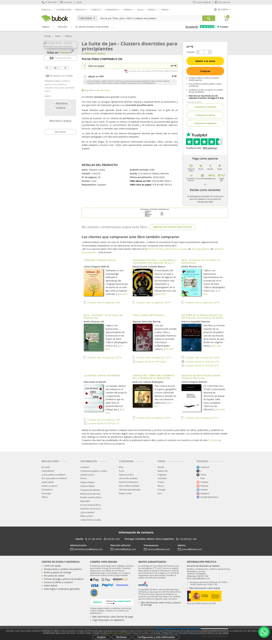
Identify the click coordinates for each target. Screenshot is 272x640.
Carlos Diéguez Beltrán (96, 266)
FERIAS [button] (164, 9)
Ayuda (79, 2)
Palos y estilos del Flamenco (148, 315)
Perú (160, 493)
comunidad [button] (111, 9)
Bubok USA (163, 471)
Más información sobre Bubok (204, 588)
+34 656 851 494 (187, 539)
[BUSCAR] (208, 18)
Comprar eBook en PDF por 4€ (201, 365)
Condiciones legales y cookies (93, 471)
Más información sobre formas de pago (112, 616)
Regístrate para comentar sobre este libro (172, 227)
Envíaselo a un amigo (61, 75)
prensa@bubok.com (192, 549)
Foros (121, 471)
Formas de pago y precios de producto (64, 578)
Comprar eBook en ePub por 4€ (201, 361)
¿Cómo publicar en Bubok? (53, 474)
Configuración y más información (156, 637)
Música (68, 36)
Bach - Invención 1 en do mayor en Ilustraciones (103, 316)
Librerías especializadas (130, 489)
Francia (161, 482)
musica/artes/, (59, 84)
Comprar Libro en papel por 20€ (153, 302)
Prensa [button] (128, 9)
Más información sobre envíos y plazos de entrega (161, 603)
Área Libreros (224, 2)
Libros (45, 26)
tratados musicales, (55, 87)
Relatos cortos (125, 493)
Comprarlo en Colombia (205, 107)
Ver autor (60, 131)
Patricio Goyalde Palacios (195, 321)
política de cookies (116, 633)
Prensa (83, 478)
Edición (62, 26)
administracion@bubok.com (88, 549)
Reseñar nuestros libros (91, 497)
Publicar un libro (126, 474)
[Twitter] (65, 67)
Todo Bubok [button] (85, 18)
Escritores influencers (128, 482)
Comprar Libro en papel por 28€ (103, 302)
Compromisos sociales (90, 520)
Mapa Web (85, 501)
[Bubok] (55, 18)
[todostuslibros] (148, 216)
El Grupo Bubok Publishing (92, 26)
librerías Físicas (103, 90)
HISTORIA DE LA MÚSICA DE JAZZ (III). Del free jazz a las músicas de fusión (202, 316)
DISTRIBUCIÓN (64, 9)
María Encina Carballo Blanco (149, 266)
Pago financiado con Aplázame (108, 619)
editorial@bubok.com (125, 549)
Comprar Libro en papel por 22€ (201, 357)
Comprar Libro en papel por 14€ (153, 357)
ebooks (159, 248)
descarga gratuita (200, 248)
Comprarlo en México (205, 115)
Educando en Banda (95, 381)
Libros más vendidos (128, 478)
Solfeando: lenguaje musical (100, 260)
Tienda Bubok (48, 471)
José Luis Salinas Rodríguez (148, 381)
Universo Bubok (87, 486)
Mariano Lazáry (60, 121)
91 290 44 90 (50, 2)
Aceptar (101, 637)
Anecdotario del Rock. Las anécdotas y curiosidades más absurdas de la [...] (154, 261)
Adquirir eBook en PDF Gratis (151, 361)
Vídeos (45, 497)
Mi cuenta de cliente (54, 575)
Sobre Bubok (50, 585)
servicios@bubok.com (159, 549)
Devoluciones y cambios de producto (63, 569)
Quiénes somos (87, 474)
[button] (222, 9)
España (161, 467)
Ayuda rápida (48, 482)
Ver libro (123, 293)
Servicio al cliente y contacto (58, 582)
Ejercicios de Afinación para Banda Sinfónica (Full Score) (200, 377)
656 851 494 (113, 539)
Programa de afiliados (90, 490)
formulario (213, 440)
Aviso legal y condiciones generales (62, 588)
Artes (58, 36)
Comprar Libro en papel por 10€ (103, 419)
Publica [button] (46, 9)
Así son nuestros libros (90, 505)
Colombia (162, 478)
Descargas (46, 493)
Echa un (58, 52)
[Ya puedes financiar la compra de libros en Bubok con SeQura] (112, 601)
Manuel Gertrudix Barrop (147, 321)
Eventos (96, 9)
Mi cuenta (46, 467)
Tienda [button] (151, 9)
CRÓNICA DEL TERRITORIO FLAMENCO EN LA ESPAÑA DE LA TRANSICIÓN (154, 377)
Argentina (162, 474)
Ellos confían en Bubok (129, 486)
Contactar (67, 2)
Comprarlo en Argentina (205, 123)
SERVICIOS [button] (80, 9)
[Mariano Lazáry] (61, 105)
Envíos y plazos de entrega (57, 572)
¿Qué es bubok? (87, 512)
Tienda (47, 36)
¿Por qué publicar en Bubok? (54, 478)
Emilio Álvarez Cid (191, 266)
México (161, 486)
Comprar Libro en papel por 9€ (201, 417)
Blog (141, 9)
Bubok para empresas (90, 493)
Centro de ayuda (52, 565)
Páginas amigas (87, 482)
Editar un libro (86, 516)
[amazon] (161, 216)
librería (150, 248)
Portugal (161, 489)
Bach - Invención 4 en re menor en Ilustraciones (200, 261)
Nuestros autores (49, 486)
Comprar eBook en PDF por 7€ (103, 423)
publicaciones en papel (175, 248)
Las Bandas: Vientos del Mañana (102, 375)
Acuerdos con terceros (90, 508)
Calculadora (47, 489)
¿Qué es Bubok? (204, 2)
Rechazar (121, 637)
